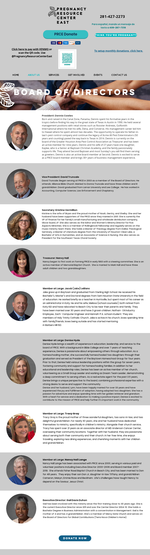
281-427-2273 (112, 16)
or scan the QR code (35, 51)
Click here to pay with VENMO (30, 49)
